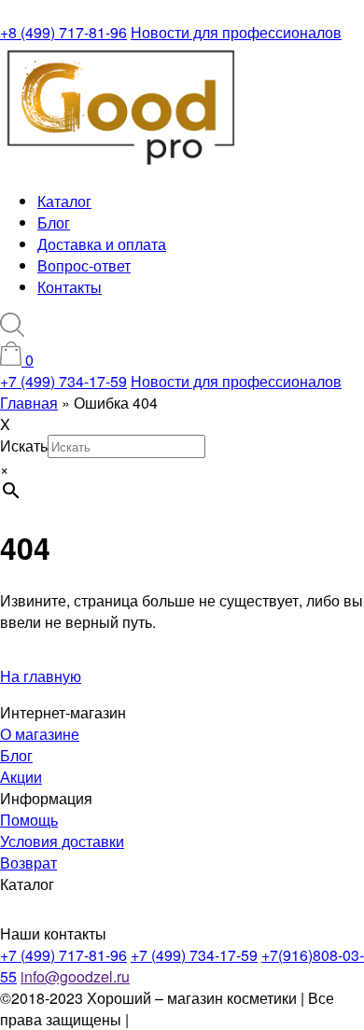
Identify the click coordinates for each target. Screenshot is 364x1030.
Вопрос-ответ (84, 265)
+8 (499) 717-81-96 (63, 32)
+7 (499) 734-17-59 (63, 381)
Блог (53, 222)
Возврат (28, 862)
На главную (40, 676)
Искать (24, 445)
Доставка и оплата (101, 244)
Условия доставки (62, 841)
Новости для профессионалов (236, 32)
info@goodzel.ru (75, 976)
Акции (21, 776)
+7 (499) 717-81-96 (63, 955)
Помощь (29, 819)
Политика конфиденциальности (242, 1019)
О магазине (39, 734)
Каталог (64, 201)
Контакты (69, 287)
